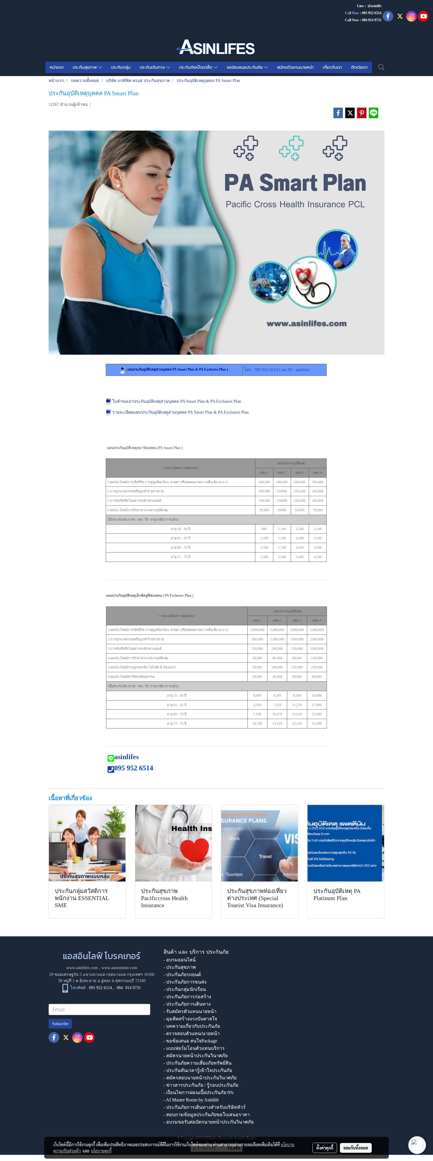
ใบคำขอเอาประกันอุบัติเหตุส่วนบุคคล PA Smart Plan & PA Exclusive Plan (176, 401)
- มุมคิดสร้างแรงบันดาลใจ (190, 1018)
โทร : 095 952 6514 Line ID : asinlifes (276, 370)
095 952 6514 (371, 13)
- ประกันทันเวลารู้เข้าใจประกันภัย (197, 1070)
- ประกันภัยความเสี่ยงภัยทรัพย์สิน (197, 1062)
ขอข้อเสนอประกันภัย (245, 67)
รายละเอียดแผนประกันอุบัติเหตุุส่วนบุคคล (150, 412)
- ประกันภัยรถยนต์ (182, 974)
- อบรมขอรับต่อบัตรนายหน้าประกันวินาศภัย (208, 1121)
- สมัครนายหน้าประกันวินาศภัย (195, 1055)
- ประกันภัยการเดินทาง (187, 1004)
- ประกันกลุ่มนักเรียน (184, 989)
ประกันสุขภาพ (85, 67)
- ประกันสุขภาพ (179, 967)
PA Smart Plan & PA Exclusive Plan (218, 412)
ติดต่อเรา (359, 67)
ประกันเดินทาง (153, 67)
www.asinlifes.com (82, 968)
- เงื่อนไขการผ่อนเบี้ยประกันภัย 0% (198, 1092)
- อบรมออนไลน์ (179, 959)
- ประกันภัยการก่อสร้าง (187, 996)
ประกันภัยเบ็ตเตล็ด (196, 67)
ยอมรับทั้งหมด (355, 1147)
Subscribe (60, 1024)
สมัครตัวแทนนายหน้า (295, 67)
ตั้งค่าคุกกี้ (324, 1147)
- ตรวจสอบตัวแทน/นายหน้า (191, 1033)
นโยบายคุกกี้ (101, 1150)
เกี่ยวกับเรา (332, 67)
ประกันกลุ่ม (120, 67)
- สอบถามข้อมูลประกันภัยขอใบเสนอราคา (206, 1114)
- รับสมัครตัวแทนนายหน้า (189, 1011)
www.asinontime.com (119, 968)
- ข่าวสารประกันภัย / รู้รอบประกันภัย (200, 1085)
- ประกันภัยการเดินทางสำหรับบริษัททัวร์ (204, 1107)
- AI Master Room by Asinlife (191, 1099)
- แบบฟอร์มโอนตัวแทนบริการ (194, 1048)
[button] (381, 67)
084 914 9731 (129, 988)
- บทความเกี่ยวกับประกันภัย (191, 1026)
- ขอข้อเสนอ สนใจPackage (190, 1040)
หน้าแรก (57, 67)
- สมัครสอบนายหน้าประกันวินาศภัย (200, 1077)
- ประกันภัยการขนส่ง (184, 981)
